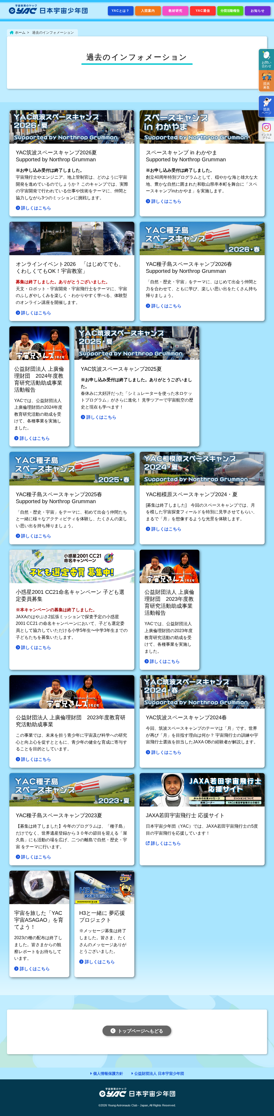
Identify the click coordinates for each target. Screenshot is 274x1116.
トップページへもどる (140, 1031)
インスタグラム (266, 136)
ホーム (20, 32)
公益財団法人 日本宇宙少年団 (159, 1073)
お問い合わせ (266, 64)
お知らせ (258, 11)
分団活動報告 (230, 11)
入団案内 (148, 11)
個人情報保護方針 (108, 1073)
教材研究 (175, 11)
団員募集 (266, 85)
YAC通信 (203, 11)
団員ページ (266, 111)
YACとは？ (121, 11)
